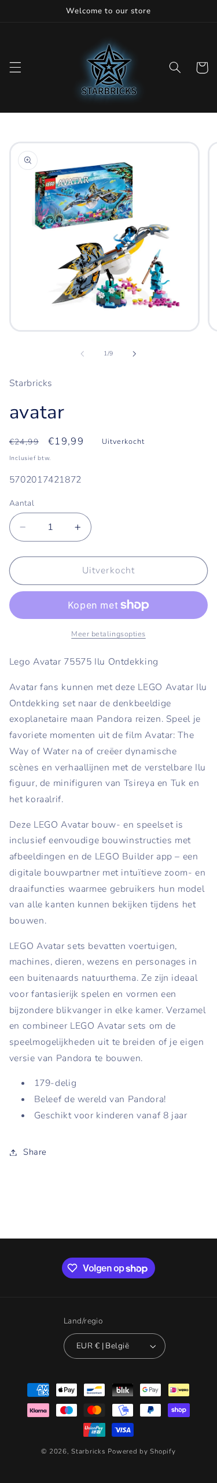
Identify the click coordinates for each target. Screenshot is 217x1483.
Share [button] (35, 1152)
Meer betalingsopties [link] (108, 634)
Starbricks (88, 1451)
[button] (15, 67)
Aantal (22, 503)
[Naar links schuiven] (82, 353)
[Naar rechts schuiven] (135, 353)
